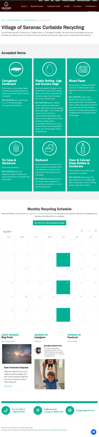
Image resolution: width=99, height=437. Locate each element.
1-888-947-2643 (18, 411)
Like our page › (72, 341)
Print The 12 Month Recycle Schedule (51, 223)
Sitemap (41, 430)
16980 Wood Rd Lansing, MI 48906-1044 (53, 410)
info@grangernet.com (85, 410)
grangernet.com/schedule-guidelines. (40, 213)
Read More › (8, 386)
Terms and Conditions (51, 430)
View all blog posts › (8, 341)
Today (88, 230)
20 (67, 283)
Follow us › (38, 341)
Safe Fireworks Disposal (16, 367)
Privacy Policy (63, 430)
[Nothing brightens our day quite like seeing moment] (49, 374)
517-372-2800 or (18, 409)
